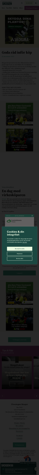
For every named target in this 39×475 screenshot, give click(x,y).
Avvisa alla (19, 258)
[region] (19, 237)
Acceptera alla (19, 248)
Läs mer (24, 242)
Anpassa (19, 253)
